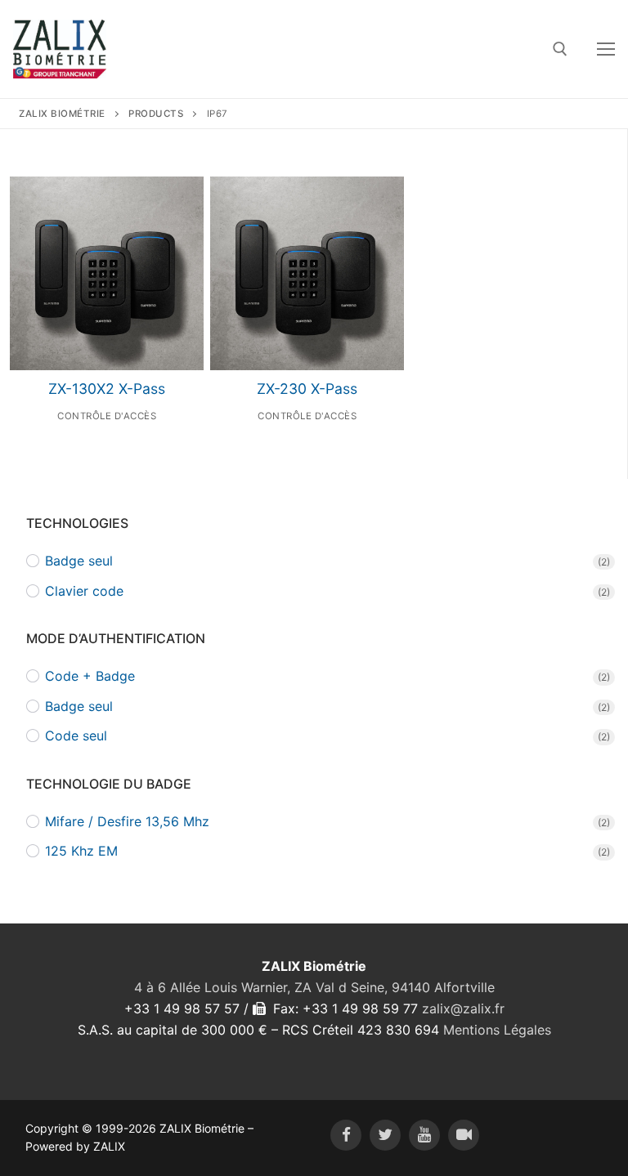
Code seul (76, 735)
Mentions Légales (497, 1030)
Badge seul (79, 560)
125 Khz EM (81, 851)
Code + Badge (90, 676)
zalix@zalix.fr (463, 1008)
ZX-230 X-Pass (307, 388)
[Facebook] (345, 1135)
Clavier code (84, 591)
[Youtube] (424, 1135)
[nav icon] (606, 49)
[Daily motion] (463, 1135)
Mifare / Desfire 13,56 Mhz (127, 821)
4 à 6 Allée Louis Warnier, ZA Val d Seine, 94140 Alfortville (314, 987)
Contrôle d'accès (106, 416)
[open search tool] (560, 49)
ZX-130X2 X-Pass (106, 388)
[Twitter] (385, 1135)
